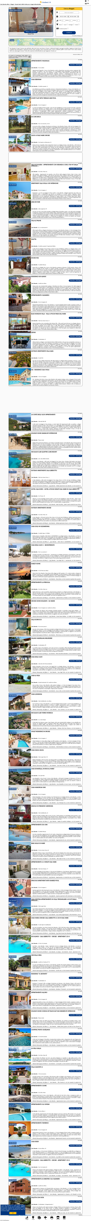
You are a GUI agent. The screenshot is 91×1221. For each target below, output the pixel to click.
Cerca (69, 33)
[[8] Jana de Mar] (20, 209)
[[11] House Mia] (20, 265)
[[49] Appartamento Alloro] (20, 1000)
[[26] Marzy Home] (20, 571)
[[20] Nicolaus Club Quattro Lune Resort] (20, 459)
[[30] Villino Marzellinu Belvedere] (20, 646)
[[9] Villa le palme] (20, 228)
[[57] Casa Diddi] (20, 1149)
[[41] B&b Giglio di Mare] (20, 851)
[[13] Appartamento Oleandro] (20, 302)
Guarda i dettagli (75, 64)
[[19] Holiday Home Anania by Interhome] (20, 441)
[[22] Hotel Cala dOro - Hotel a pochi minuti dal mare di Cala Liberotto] (20, 496)
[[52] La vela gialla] (20, 1056)
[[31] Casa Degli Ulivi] (20, 664)
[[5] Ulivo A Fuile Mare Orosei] (20, 143)
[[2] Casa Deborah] (20, 87)
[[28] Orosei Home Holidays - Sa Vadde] (20, 608)
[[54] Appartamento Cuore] (20, 1093)
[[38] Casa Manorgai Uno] (20, 795)
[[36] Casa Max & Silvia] (20, 757)
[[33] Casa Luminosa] (20, 701)
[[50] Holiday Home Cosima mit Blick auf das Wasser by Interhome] (20, 1018)
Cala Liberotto (12, 62)
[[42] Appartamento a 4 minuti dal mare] (20, 869)
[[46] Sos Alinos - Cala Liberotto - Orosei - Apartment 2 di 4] (20, 944)
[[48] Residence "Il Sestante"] (20, 981)
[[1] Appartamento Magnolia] (20, 68)
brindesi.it (45, 2)
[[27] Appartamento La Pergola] (20, 590)
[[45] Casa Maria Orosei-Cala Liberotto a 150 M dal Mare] (20, 925)
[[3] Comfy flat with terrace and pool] (20, 105)
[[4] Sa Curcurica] (20, 124)
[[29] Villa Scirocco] (20, 627)
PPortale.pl (7, 1220)
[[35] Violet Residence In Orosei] (20, 739)
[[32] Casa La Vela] (20, 683)
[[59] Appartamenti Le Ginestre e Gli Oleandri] (20, 1186)
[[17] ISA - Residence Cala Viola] (20, 377)
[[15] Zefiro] (20, 340)
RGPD (8, 1210)
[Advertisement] (45, 399)
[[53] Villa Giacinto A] (20, 1074)
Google (22, 1205)
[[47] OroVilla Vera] (20, 962)
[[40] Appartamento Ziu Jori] (20, 832)
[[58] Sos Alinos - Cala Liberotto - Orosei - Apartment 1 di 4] (20, 1168)
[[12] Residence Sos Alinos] (20, 284)
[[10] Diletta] (20, 247)
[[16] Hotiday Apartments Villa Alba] (20, 358)
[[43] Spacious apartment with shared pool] (20, 888)
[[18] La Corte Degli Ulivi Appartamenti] (20, 422)
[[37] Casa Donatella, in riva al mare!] (20, 776)
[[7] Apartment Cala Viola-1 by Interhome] (20, 191)
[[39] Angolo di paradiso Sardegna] (20, 813)
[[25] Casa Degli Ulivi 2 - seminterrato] (20, 552)
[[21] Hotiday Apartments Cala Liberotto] (20, 478)
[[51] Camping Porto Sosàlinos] (20, 1037)
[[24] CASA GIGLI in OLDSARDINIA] (20, 534)
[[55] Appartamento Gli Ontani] (20, 1112)
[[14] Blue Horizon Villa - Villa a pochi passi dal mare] (20, 321)
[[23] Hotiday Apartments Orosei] (20, 515)
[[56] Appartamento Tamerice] (20, 1130)
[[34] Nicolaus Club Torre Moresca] (20, 720)
